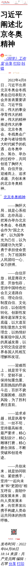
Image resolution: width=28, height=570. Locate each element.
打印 (17, 63)
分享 (8, 63)
